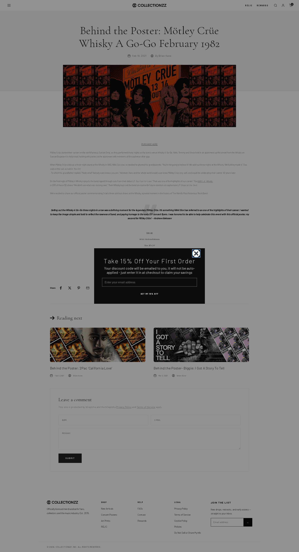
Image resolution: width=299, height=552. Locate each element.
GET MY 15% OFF (149, 294)
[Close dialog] (196, 253)
